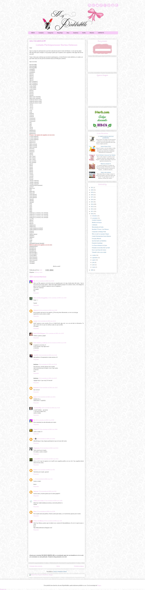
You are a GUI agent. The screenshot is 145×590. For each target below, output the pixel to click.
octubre (94, 255)
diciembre (94, 215)
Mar (34, 281)
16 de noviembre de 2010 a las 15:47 (48, 378)
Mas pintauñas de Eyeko (97, 227)
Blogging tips (3, 589)
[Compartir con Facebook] (51, 270)
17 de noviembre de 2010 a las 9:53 (47, 491)
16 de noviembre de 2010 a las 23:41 (49, 459)
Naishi (35, 469)
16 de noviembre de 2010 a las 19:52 (46, 438)
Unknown (35, 491)
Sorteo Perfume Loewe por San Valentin (105, 155)
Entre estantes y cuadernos (40, 342)
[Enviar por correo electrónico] (46, 270)
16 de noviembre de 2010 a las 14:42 (48, 355)
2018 (92, 194)
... (33, 479)
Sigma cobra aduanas (106, 172)
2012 (92, 209)
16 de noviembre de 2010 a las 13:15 (45, 281)
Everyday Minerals (96, 238)
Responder (36, 293)
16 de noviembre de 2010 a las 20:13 (49, 448)
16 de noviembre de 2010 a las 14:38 (57, 342)
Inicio (58, 566)
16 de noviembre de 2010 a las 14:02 (57, 297)
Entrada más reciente (35, 566)
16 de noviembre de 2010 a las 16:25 (48, 387)
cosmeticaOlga (37, 407)
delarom (37, 272)
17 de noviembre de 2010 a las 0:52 (46, 469)
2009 (92, 270)
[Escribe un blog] (48, 270)
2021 (92, 187)
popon (35, 397)
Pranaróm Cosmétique (97, 243)
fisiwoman (36, 387)
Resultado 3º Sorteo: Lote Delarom (100, 229)
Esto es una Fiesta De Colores (99, 250)
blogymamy (36, 448)
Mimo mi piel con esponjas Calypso (100, 234)
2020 (92, 190)
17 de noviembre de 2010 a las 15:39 (46, 511)
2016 (92, 199)
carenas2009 (36, 459)
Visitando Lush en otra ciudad (99, 252)
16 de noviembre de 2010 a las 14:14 (47, 321)
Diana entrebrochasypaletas (40, 297)
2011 (92, 211)
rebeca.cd (36, 310)
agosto (94, 260)
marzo (94, 267)
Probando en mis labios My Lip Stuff (101, 247)
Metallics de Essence (97, 222)
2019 (92, 192)
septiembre (95, 257)
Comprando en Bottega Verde (99, 231)
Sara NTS (35, 355)
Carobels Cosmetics (96, 220)
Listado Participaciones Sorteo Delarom (101, 236)
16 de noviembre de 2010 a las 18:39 (45, 420)
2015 (92, 202)
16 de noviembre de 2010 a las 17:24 (51, 407)
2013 (92, 206)
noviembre (95, 218)
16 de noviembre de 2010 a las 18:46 (48, 429)
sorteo (40, 272)
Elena (34, 511)
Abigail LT (36, 429)
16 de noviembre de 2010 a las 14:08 (48, 310)
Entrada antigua (79, 566)
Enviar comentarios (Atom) (60, 571)
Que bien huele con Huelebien (99, 240)
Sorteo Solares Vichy (106, 146)
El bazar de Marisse (38, 520)
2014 (92, 204)
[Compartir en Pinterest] (52, 270)
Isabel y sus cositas (38, 500)
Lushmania (94, 224)
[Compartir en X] (49, 270)
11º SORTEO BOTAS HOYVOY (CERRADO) (106, 137)
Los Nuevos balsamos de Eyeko (99, 245)
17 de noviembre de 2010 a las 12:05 (53, 500)
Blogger (99, 585)
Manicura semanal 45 (106, 163)
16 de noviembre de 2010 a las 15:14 (48, 364)
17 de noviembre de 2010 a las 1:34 (43, 479)
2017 (92, 197)
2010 (92, 213)
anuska (35, 321)
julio (93, 262)
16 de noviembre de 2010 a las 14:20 (55, 333)
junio (93, 264)
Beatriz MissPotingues (39, 333)
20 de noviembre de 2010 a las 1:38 (53, 520)
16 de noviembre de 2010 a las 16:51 (46, 397)
